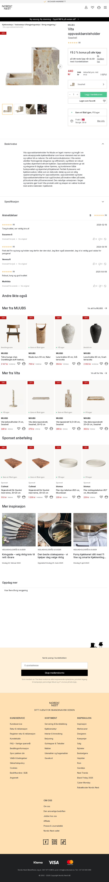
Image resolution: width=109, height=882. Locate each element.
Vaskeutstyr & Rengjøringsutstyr (27, 25)
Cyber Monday (83, 783)
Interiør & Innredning (53, 734)
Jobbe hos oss (50, 816)
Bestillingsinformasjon (19, 748)
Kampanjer (82, 738)
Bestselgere (82, 753)
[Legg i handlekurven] (23, 363)
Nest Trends (82, 773)
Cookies (13, 768)
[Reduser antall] (70, 94)
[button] (74, 43)
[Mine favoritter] (92, 7)
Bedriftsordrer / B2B (19, 773)
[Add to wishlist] (19, 363)
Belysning (49, 738)
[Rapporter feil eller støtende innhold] (105, 239)
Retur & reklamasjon (18, 729)
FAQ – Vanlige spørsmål (20, 743)
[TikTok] (63, 842)
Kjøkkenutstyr (7, 25)
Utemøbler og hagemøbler (56, 753)
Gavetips (81, 768)
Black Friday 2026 (85, 778)
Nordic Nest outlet (51, 831)
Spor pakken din (17, 753)
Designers (81, 734)
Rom (79, 763)
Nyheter (80, 748)
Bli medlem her (100, 59)
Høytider (81, 758)
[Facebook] (45, 842)
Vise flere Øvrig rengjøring (16, 590)
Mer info (101, 121)
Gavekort (49, 758)
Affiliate (47, 821)
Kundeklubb (15, 738)
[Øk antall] (77, 94)
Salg (79, 743)
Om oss (47, 806)
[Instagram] (54, 842)
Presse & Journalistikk (53, 826)
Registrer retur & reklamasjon (22, 734)
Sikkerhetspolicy (17, 763)
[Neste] (60, 66)
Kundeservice (16, 724)
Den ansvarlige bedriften (54, 811)
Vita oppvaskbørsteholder (13, 27)
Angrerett (14, 778)
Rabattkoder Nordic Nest (88, 787)
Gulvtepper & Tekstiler (54, 743)
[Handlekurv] (99, 7)
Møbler (48, 748)
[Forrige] (4, 66)
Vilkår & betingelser (18, 758)
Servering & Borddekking (56, 724)
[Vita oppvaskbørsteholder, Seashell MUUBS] (32, 66)
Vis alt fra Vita (97, 373)
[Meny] (105, 7)
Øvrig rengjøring (48, 25)
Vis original (22, 239)
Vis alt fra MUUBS (95, 308)
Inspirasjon (82, 724)
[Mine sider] (86, 7)
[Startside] (7, 7)
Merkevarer (82, 729)
